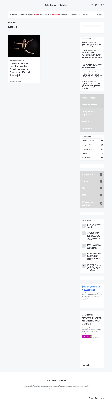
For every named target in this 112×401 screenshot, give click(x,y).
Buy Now (86, 336)
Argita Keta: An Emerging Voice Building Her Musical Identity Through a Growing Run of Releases (91, 86)
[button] (96, 14)
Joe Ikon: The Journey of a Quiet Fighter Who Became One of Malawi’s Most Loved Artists (92, 75)
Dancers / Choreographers (17, 60)
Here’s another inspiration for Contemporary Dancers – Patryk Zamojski (20, 69)
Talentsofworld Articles (56, 5)
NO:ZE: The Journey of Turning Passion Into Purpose (91, 45)
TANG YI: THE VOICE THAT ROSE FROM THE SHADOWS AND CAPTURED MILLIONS (91, 65)
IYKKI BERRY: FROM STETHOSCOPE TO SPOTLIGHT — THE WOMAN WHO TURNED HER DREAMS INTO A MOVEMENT (92, 55)
